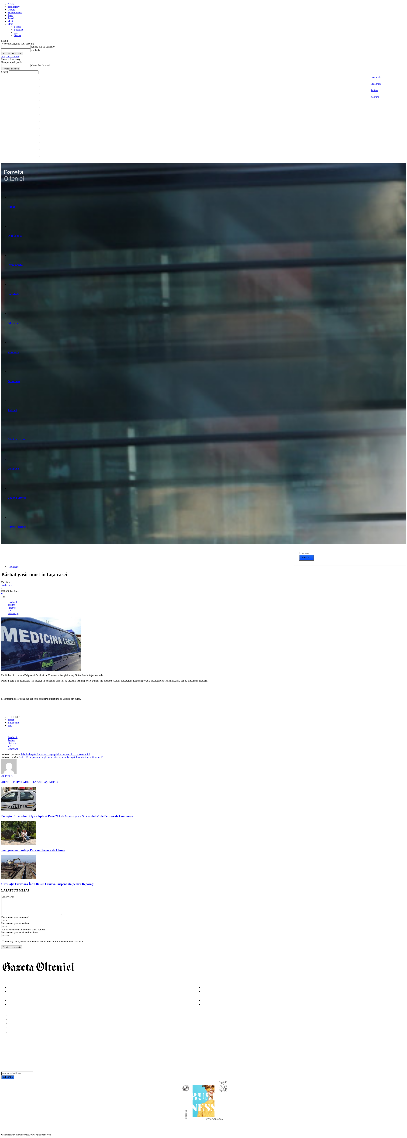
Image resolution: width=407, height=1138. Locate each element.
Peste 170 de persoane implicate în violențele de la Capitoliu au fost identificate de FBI (62, 757)
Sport (10, 15)
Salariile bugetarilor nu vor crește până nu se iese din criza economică (55, 754)
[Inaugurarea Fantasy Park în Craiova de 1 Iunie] (18, 844)
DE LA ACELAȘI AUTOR (43, 782)
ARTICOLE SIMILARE (15, 782)
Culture (11, 9)
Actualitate (13, 566)
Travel (11, 18)
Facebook (376, 77)
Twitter (374, 90)
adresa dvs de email (40, 65)
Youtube (375, 97)
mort (10, 725)
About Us (14, 1019)
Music (11, 21)
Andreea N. (7, 585)
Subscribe (8, 1077)
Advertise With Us (20, 1023)
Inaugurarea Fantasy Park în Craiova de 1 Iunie (33, 850)
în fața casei (13, 722)
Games (17, 35)
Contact (14, 1032)
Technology (14, 6)
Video (11, 1004)
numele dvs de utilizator (43, 46)
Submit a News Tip (20, 1027)
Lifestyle (18, 29)
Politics (17, 26)
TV (15, 32)
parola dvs (36, 50)
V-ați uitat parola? (10, 56)
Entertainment (15, 12)
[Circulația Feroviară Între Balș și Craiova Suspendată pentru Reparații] (18, 877)
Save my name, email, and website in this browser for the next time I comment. (43, 941)
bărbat (11, 719)
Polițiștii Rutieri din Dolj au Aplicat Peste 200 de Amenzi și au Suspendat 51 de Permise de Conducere (67, 816)
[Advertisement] (38, 689)
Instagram (376, 83)
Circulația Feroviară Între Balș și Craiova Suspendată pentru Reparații (47, 884)
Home (12, 1015)
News (11, 4)
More (10, 24)
